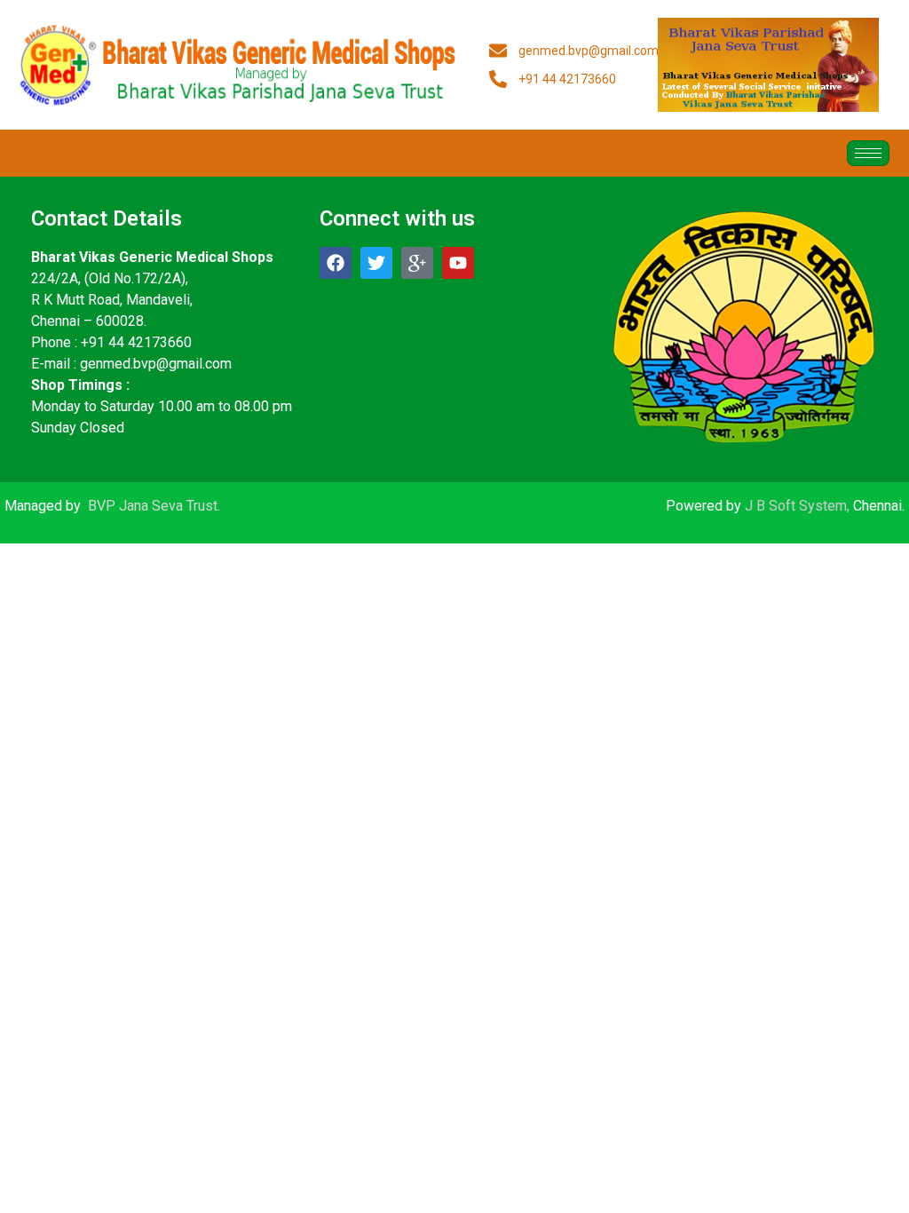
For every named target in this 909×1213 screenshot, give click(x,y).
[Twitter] (376, 263)
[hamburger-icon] (868, 153)
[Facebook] (336, 263)
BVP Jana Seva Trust (152, 505)
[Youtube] (458, 263)
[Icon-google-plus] (417, 263)
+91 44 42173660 (136, 342)
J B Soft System (796, 505)
